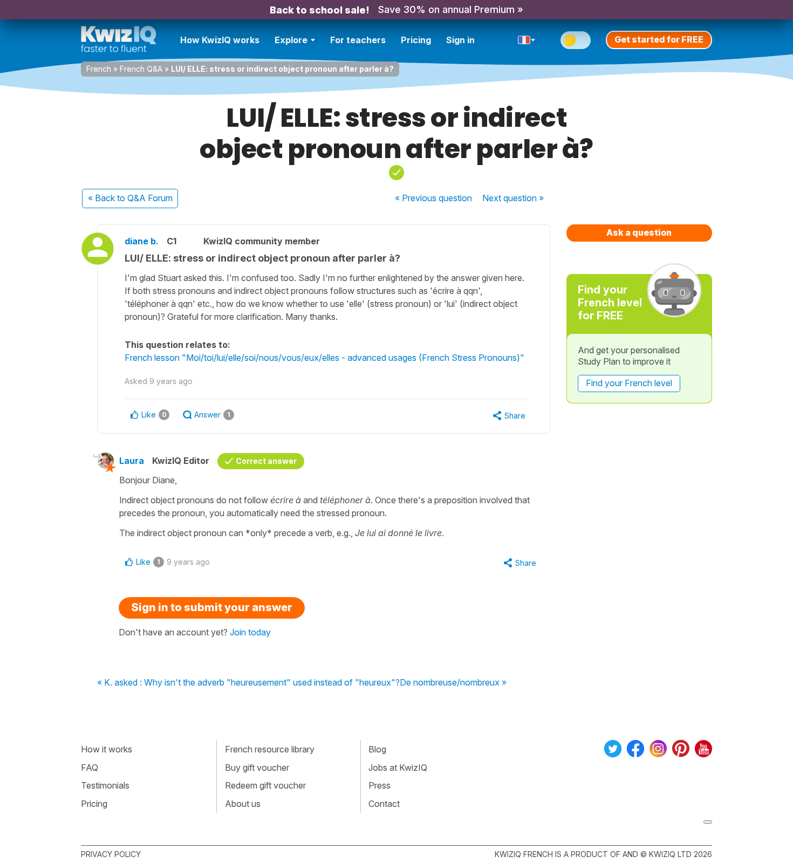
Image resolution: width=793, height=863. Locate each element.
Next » (513, 198)
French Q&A (141, 68)
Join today (250, 632)
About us (243, 803)
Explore (291, 40)
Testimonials (105, 785)
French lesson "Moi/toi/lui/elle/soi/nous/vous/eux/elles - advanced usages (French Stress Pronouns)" (324, 357)
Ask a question (639, 232)
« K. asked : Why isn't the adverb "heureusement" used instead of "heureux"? (248, 683)
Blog (377, 749)
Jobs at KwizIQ (397, 767)
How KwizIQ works (219, 40)
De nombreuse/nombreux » (453, 683)
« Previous (433, 198)
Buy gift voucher (257, 767)
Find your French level (629, 383)
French (98, 68)
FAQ (89, 767)
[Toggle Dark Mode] (575, 40)
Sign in (460, 40)
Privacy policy (111, 854)
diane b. (142, 241)
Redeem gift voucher (265, 785)
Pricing (416, 40)
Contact (384, 803)
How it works (106, 749)
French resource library (270, 749)
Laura (131, 460)
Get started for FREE (658, 39)
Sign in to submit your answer (211, 607)
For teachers (358, 40)
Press (379, 785)
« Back (130, 198)
